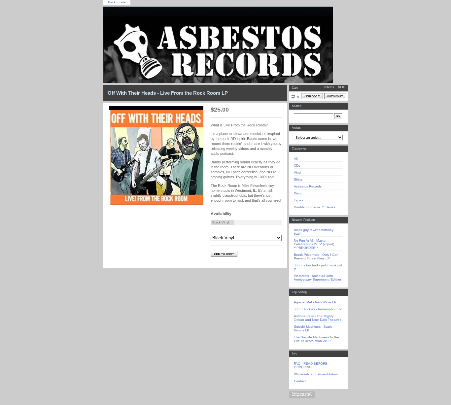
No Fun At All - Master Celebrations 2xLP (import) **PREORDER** (314, 244)
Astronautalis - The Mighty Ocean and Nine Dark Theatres (317, 317)
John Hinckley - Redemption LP (318, 309)
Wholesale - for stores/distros (316, 374)
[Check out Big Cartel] (302, 394)
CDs (297, 165)
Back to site (117, 2)
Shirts (298, 179)
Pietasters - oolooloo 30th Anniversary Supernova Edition (317, 277)
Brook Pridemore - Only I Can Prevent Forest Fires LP (316, 256)
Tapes (298, 200)
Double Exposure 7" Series (314, 207)
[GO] (338, 116)
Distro (298, 193)
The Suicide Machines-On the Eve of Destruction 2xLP (316, 339)
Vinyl (297, 172)
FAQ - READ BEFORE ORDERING (311, 365)
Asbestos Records (308, 186)
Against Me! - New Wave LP (315, 302)
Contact (300, 381)
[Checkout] (335, 96)
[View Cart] (312, 96)
